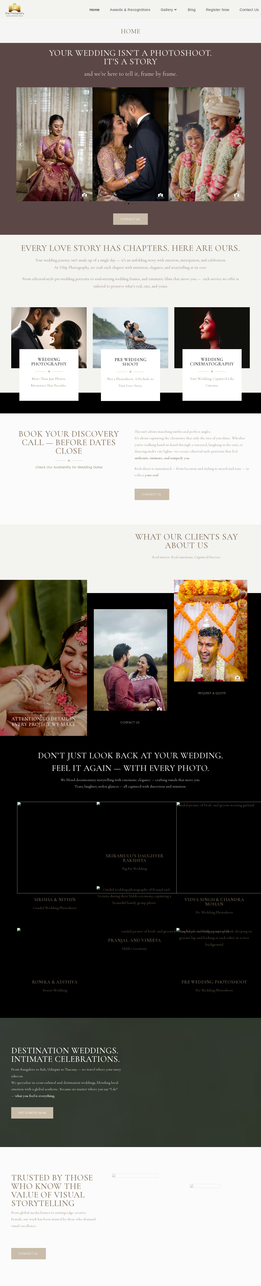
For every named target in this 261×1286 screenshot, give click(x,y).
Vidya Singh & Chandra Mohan (214, 902)
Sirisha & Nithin (55, 899)
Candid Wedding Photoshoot (54, 908)
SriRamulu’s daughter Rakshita (134, 858)
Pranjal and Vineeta (134, 940)
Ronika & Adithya (55, 982)
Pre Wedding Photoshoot (214, 912)
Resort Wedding (55, 990)
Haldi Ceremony (134, 948)
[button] (20, 144)
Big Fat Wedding (134, 868)
